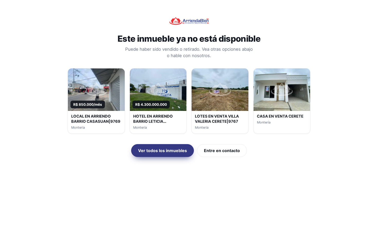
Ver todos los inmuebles (162, 150)
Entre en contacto (222, 150)
